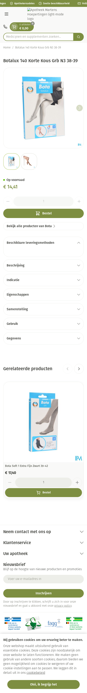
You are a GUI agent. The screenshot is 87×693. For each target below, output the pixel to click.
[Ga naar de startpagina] (47, 15)
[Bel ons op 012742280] (5, 27)
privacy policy (63, 605)
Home (7, 47)
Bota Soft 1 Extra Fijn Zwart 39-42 (26, 466)
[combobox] (38, 37)
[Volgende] (79, 108)
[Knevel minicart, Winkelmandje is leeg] (14, 26)
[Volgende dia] (79, 369)
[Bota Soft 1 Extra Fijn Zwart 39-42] (43, 422)
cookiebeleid (36, 673)
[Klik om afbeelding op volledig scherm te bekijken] (43, 108)
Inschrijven (44, 593)
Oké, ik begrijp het (43, 684)
